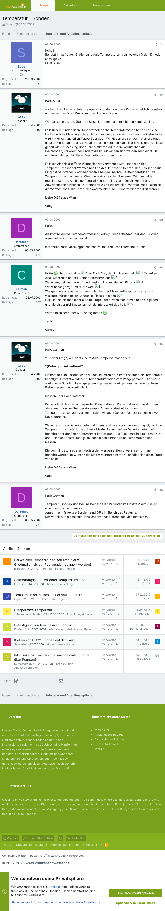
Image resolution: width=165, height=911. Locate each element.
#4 (161, 267)
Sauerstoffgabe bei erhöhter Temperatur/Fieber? (51, 580)
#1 (161, 44)
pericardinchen (140, 628)
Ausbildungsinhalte (79, 614)
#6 (161, 489)
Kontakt (99, 748)
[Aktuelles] (150, 5)
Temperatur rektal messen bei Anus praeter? (48, 595)
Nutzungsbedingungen (109, 734)
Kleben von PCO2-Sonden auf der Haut (44, 640)
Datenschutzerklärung (109, 739)
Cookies (12, 838)
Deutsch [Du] (76, 838)
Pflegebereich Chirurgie (59, 568)
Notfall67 (144, 563)
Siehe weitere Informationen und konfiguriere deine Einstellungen (56, 902)
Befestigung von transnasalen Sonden (43, 625)
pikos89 (19, 568)
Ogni (17, 599)
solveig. (145, 643)
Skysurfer (20, 644)
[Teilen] (155, 44)
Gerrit (146, 583)
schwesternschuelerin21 (30, 614)
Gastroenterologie (53, 599)
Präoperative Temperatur (33, 610)
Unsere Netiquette (107, 744)
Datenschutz (58, 844)
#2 (161, 95)
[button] (51, 5)
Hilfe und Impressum (83, 844)
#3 (161, 220)
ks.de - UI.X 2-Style (39, 838)
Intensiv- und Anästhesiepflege (70, 629)
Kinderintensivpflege (60, 584)
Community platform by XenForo (43, 855)
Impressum (101, 730)
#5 (161, 344)
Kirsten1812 (21, 629)
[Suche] (158, 5)
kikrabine (20, 584)
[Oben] (101, 844)
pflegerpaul (142, 613)
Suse (9, 24)
